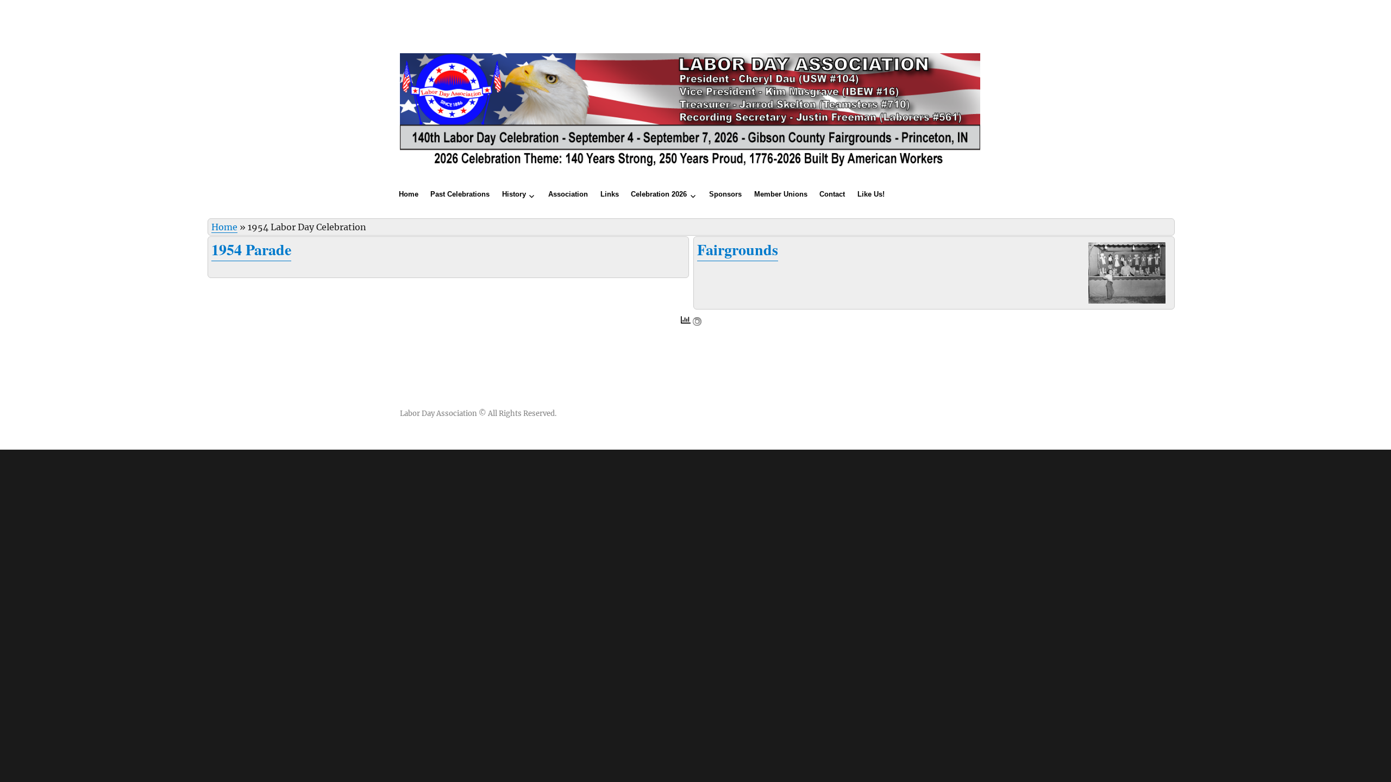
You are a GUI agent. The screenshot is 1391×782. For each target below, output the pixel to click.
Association (568, 194)
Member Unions (780, 194)
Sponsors (725, 194)
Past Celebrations (460, 194)
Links (609, 194)
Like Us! (871, 194)
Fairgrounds (737, 249)
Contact (832, 194)
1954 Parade (251, 249)
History (514, 194)
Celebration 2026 (659, 194)
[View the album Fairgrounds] (1127, 272)
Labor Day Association (438, 413)
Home (408, 194)
